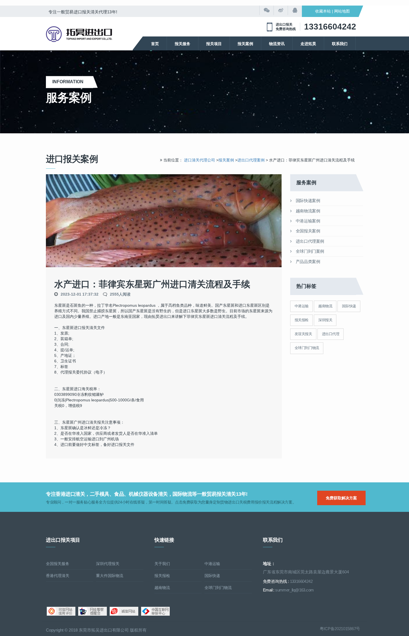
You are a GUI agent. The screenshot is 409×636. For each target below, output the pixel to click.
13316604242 (330, 26)
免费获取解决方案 (341, 498)
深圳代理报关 (107, 563)
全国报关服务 (57, 563)
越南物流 (325, 306)
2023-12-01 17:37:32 (79, 294)
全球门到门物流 (307, 348)
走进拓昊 (308, 43)
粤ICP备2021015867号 (340, 628)
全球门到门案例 (309, 251)
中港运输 (302, 306)
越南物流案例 (307, 210)
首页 (155, 43)
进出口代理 (330, 334)
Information (69, 81)
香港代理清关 (57, 575)
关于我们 (162, 563)
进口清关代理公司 (199, 160)
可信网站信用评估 (61, 611)
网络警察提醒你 (92, 611)
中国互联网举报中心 (155, 611)
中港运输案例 (307, 220)
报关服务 (182, 43)
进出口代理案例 (251, 160)
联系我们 (340, 43)
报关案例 (245, 43)
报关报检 (302, 320)
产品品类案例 (307, 261)
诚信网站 (124, 611)
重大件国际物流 (109, 575)
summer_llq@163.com (294, 590)
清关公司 (79, 34)
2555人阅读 (120, 294)
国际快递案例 (307, 200)
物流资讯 (277, 43)
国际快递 (349, 306)
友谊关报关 (303, 334)
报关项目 (214, 43)
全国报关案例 (307, 231)
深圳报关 (325, 320)
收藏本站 (323, 11)
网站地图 (342, 11)
